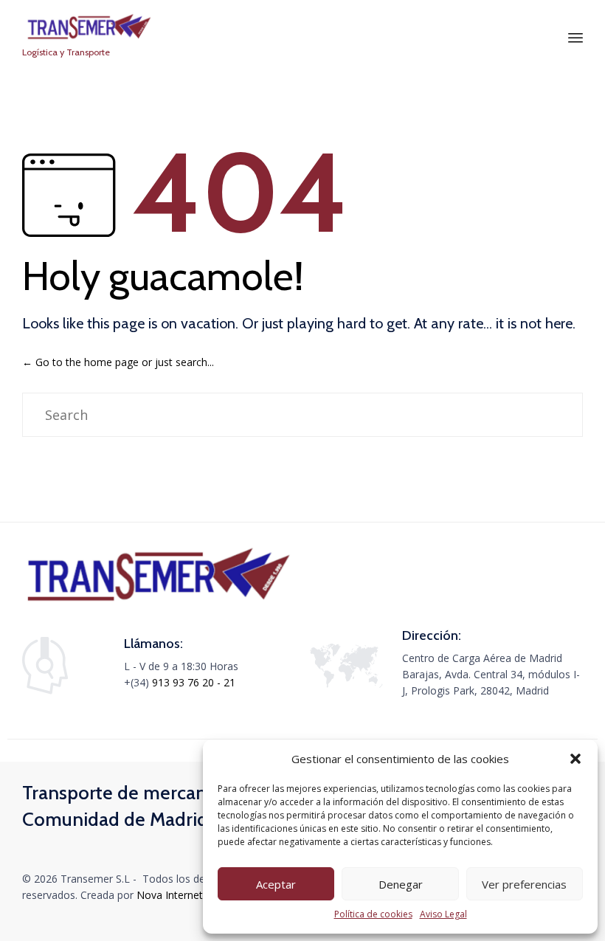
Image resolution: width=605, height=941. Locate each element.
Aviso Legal (443, 914)
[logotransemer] (158, 604)
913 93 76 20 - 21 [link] (193, 682)
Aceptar (276, 884)
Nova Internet (169, 895)
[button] (575, 758)
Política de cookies (373, 914)
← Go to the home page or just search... (118, 362)
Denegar (400, 884)
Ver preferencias (524, 884)
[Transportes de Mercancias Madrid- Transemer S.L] (88, 27)
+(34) (138, 682)
